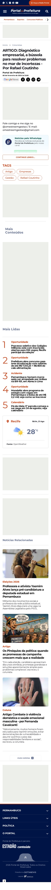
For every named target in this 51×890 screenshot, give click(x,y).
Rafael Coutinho (29, 177)
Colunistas (17, 45)
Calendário (17, 402)
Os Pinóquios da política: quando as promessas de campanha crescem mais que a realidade (25, 654)
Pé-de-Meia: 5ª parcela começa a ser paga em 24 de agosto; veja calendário (29, 408)
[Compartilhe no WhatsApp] (33, 80)
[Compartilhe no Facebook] (23, 80)
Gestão (9, 177)
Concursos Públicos (35, 20)
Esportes (20, 20)
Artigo (9, 171)
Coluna (7, 710)
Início (5, 45)
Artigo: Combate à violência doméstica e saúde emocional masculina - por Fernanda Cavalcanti (23, 720)
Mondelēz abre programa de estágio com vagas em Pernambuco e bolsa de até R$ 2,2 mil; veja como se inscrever (28, 393)
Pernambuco (9, 20)
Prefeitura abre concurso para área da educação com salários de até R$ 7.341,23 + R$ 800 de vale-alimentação (29, 364)
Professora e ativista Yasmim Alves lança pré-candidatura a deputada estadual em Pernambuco (23, 591)
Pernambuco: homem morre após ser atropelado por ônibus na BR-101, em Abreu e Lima (29, 379)
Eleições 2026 (11, 582)
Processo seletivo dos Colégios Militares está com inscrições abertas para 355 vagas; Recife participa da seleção (29, 349)
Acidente (16, 373)
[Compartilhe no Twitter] (28, 80)
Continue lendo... (25, 157)
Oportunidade (19, 342)
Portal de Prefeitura (13, 72)
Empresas (25, 171)
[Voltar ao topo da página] (25, 857)
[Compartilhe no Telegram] (39, 80)
